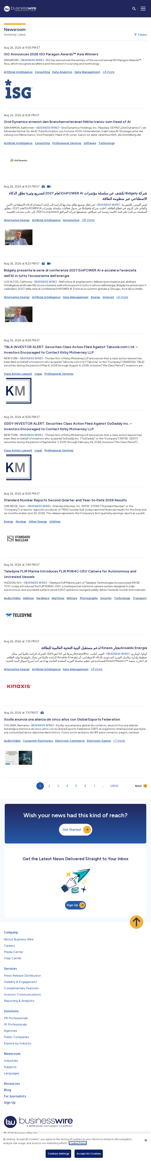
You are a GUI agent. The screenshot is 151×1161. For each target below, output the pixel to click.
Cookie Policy (77, 1143)
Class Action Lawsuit (18, 373)
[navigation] (143, 9)
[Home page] (20, 9)
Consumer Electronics (38, 740)
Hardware (42, 598)
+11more (96, 669)
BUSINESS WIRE (32, 60)
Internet (108, 297)
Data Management (87, 72)
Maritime (58, 598)
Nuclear (21, 521)
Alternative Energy (17, 220)
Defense (28, 598)
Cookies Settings (58, 1153)
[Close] (146, 1140)
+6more (122, 297)
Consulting (42, 72)
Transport (140, 598)
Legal (38, 373)
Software (90, 143)
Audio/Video (12, 598)
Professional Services (66, 143)
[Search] (134, 8)
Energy (95, 297)
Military (72, 598)
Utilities (54, 521)
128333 (114, 786)
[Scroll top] (136, 922)
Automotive (71, 220)
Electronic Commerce (70, 740)
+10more (88, 220)
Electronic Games (99, 740)
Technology (107, 143)
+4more (108, 72)
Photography (89, 598)
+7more (119, 741)
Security (106, 598)
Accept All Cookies (89, 1153)
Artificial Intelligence (18, 72)
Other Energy (38, 521)
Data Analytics (62, 72)
